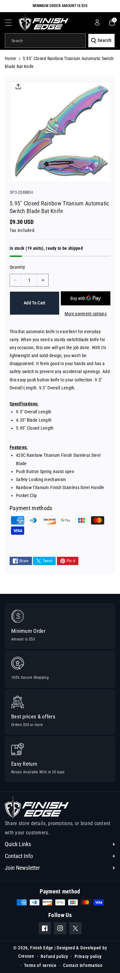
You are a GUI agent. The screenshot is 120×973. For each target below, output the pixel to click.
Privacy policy (88, 956)
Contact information (82, 965)
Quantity (17, 267)
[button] (12, 23)
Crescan (26, 955)
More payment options (86, 313)
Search (105, 40)
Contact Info (19, 856)
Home (10, 58)
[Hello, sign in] (97, 22)
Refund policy (54, 956)
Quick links (18, 844)
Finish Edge (41, 947)
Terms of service (40, 965)
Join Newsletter (22, 867)
